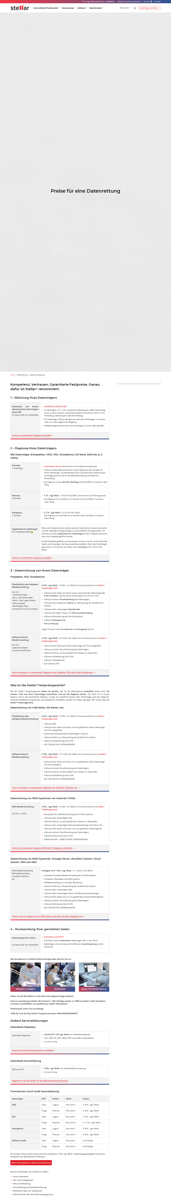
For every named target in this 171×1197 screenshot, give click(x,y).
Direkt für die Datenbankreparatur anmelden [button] (32, 1050)
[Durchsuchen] (134, 8)
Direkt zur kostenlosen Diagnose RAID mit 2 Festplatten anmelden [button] (42, 848)
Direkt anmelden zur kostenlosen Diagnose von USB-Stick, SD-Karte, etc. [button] (45, 787)
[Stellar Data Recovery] (20, 7)
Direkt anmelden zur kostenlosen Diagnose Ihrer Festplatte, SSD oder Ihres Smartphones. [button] (53, 672)
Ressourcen (124, 8)
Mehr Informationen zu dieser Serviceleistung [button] (31, 1163)
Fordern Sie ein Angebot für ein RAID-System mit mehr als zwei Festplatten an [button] (47, 916)
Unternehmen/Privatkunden (45, 8)
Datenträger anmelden (149, 8)
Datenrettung (68, 8)
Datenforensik (95, 8)
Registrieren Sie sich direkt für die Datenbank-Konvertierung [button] (39, 1080)
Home (12, 375)
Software (81, 8)
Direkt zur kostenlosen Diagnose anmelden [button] (32, 435)
